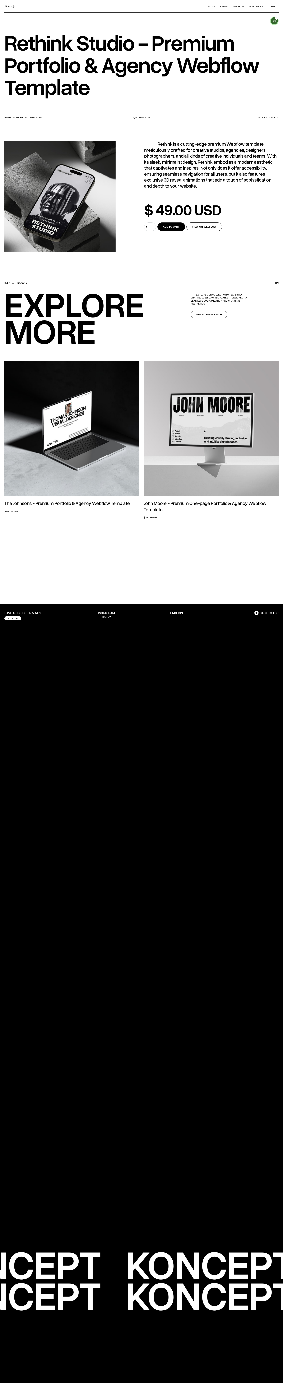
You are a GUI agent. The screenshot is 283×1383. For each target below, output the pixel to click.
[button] (274, 21)
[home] (9, 6)
